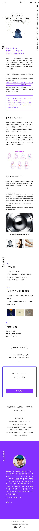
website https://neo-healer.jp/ (19, 234)
